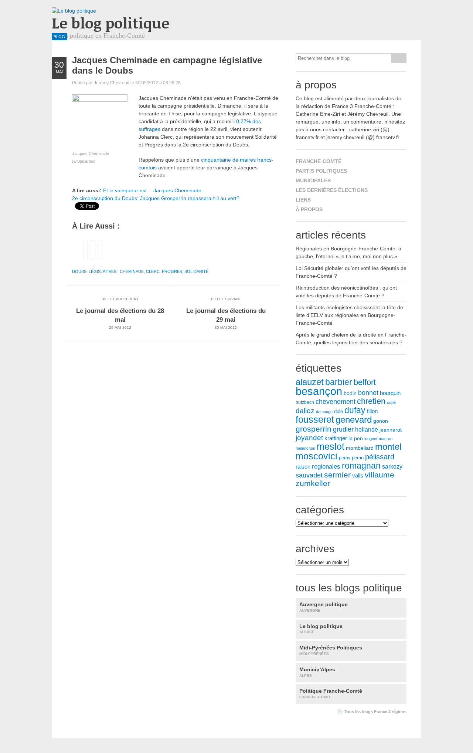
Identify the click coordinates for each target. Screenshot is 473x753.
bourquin (390, 393)
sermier (337, 474)
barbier (338, 382)
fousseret (315, 420)
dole (338, 411)
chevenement (335, 401)
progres (172, 271)
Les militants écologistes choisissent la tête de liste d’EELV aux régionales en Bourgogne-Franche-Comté (349, 315)
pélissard (379, 457)
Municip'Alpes (317, 672)
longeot (370, 438)
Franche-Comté (318, 161)
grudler (343, 429)
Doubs (79, 271)
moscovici (316, 456)
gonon (380, 421)
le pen (355, 438)
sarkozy (392, 466)
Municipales (313, 180)
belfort (365, 382)
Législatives (102, 271)
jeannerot (391, 430)
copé (391, 402)
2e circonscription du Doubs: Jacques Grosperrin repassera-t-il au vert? (155, 198)
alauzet (310, 382)
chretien (371, 401)
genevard (354, 420)
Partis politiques (321, 171)
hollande (366, 429)
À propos (309, 209)
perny (344, 457)
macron (385, 438)
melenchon (305, 448)
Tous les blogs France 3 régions (375, 711)
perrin (358, 457)
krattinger (335, 438)
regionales (326, 466)
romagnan (361, 465)
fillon (372, 411)
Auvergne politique (323, 606)
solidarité (196, 271)
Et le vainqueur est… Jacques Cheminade (152, 190)
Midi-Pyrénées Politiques (330, 650)
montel (388, 447)
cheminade (132, 271)
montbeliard (360, 448)
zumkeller (313, 483)
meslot (330, 446)
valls (357, 476)
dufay (354, 410)
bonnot (368, 392)
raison (303, 466)
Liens (303, 200)
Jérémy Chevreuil (111, 82)
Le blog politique (110, 23)
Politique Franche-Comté (330, 693)
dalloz (305, 411)
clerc (153, 271)
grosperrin (313, 429)
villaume (379, 474)
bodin (350, 393)
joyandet (309, 438)
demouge (324, 411)
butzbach (305, 402)
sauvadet (309, 475)
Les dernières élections (332, 190)
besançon (319, 391)
